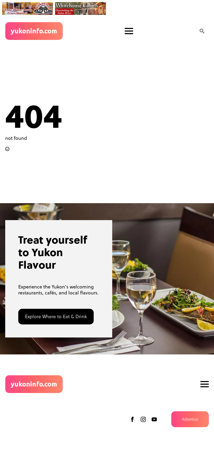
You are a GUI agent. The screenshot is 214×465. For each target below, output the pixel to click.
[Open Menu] (129, 31)
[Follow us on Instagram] (143, 419)
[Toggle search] (202, 31)
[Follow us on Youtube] (154, 419)
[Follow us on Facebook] (132, 419)
